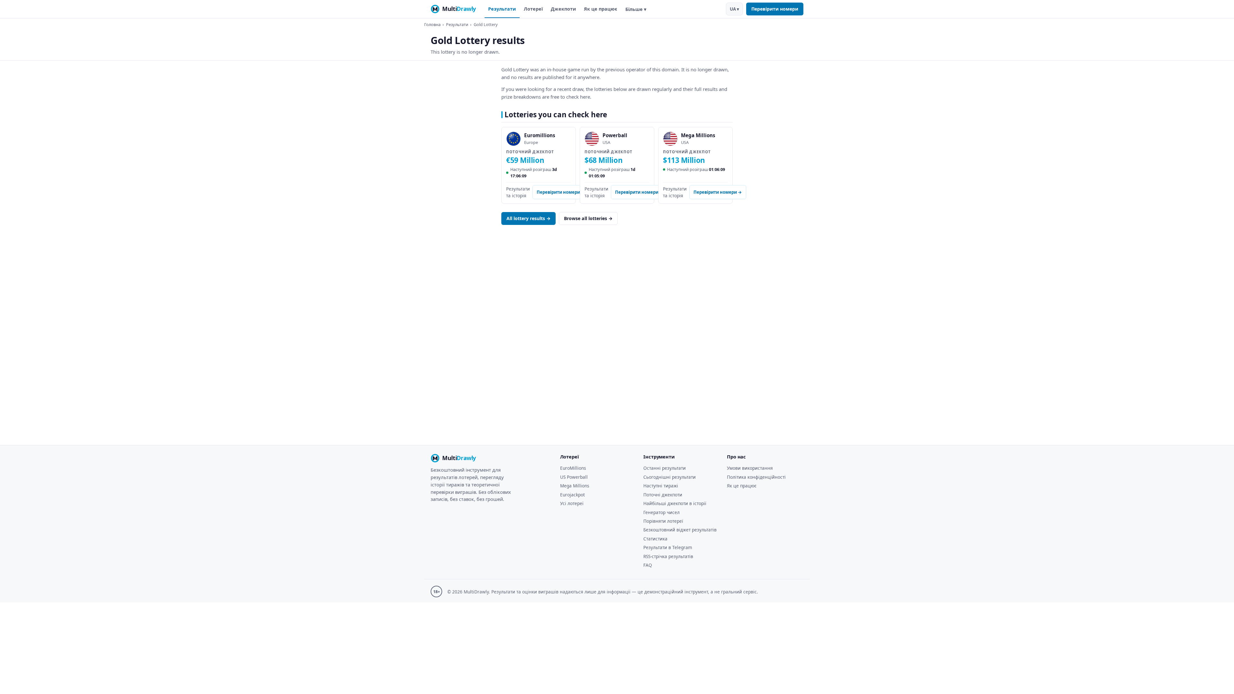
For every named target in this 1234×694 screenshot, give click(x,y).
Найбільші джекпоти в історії (674, 503)
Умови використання (750, 468)
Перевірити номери (774, 9)
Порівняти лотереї (663, 521)
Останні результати (664, 468)
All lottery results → (528, 218)
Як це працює (600, 9)
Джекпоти (563, 9)
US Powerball (574, 477)
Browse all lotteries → (588, 218)
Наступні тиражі (660, 486)
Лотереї (533, 9)
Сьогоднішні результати (669, 477)
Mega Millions (574, 486)
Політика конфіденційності (756, 477)
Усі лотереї (572, 503)
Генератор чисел (661, 512)
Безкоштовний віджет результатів (680, 530)
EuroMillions (573, 468)
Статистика (655, 539)
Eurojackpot (572, 495)
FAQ (647, 565)
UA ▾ (734, 9)
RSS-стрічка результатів (668, 556)
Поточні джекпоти (662, 495)
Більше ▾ (635, 9)
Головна (432, 24)
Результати (502, 9)
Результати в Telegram (667, 547)
